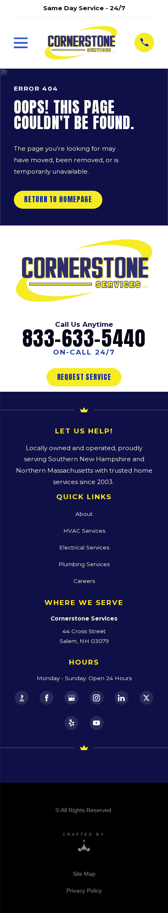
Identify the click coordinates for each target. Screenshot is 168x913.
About (84, 514)
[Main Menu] (21, 43)
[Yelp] (71, 723)
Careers (84, 581)
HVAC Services (84, 530)
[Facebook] (46, 698)
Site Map (84, 874)
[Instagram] (97, 698)
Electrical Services (84, 547)
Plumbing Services (84, 564)
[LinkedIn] (121, 698)
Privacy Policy (84, 890)
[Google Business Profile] (71, 698)
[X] (146, 698)
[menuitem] (84, 874)
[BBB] (22, 698)
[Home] (81, 43)
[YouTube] (97, 723)
